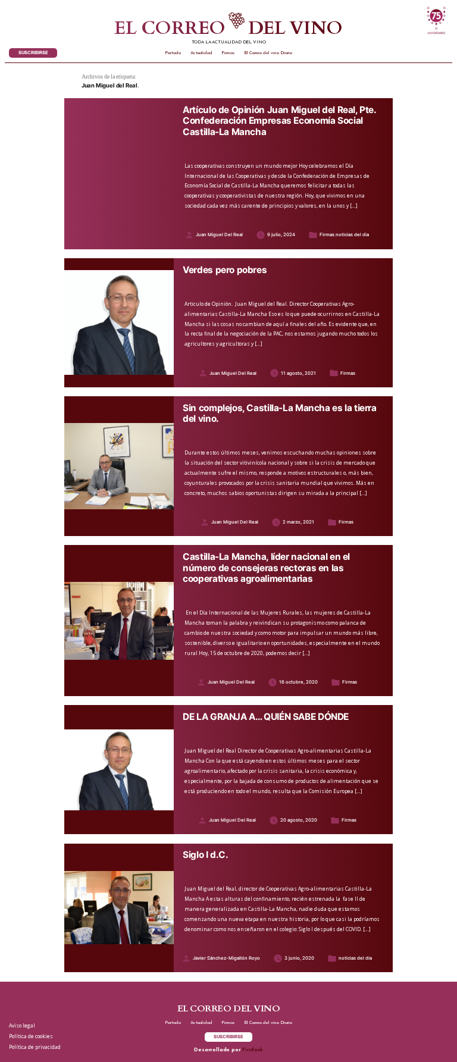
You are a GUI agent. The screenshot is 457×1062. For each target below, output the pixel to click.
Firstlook (252, 1050)
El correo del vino (228, 29)
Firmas (227, 53)
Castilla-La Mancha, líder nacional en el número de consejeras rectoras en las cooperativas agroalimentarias (266, 568)
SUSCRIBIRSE (33, 52)
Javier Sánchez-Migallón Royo (226, 958)
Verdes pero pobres (225, 270)
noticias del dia (352, 234)
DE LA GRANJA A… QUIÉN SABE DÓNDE (266, 717)
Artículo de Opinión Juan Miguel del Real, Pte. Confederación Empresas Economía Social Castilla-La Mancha (279, 121)
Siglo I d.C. (205, 855)
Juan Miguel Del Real (219, 234)
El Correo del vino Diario (268, 53)
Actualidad (201, 53)
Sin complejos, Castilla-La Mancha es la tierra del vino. (280, 413)
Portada (173, 53)
